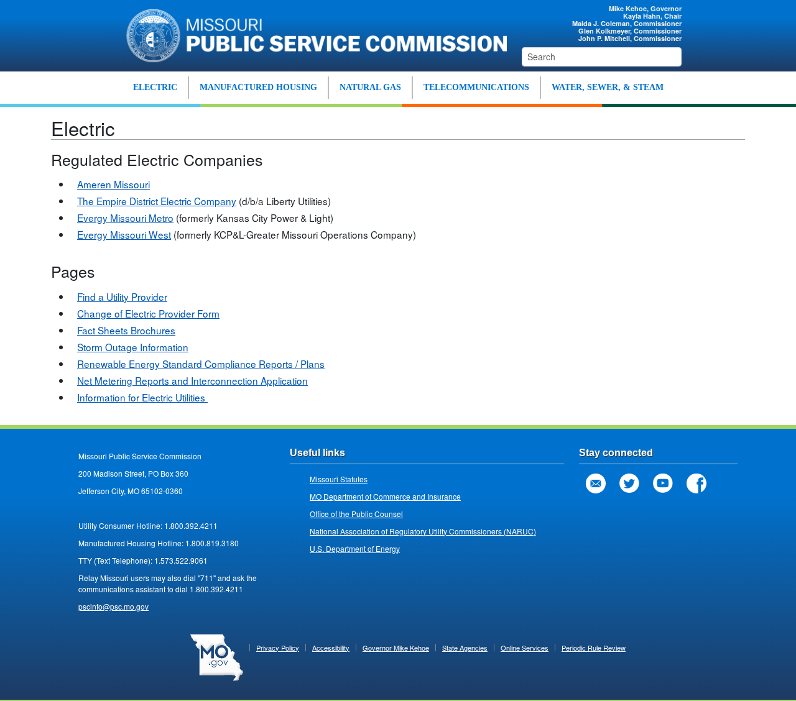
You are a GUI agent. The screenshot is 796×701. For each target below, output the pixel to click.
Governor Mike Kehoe (396, 648)
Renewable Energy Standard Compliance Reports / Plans (201, 363)
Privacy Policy (277, 648)
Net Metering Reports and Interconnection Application (192, 380)
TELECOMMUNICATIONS (476, 87)
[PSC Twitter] (629, 483)
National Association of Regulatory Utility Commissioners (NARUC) (423, 531)
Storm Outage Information (132, 347)
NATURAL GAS (370, 87)
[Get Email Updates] (596, 483)
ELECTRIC (155, 87)
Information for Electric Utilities (142, 397)
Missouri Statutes (339, 479)
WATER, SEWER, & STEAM (608, 87)
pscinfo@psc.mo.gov (113, 606)
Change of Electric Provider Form (148, 313)
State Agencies (465, 648)
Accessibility (330, 648)
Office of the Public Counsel (356, 513)
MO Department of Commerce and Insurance (385, 496)
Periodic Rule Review (594, 648)
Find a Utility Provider (122, 296)
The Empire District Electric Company (156, 201)
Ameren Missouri (113, 184)
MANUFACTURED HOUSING (258, 87)
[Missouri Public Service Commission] (310, 34)
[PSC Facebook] (696, 483)
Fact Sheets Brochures (126, 330)
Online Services (524, 648)
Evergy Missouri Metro (125, 217)
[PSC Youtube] (663, 483)
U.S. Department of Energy (355, 548)
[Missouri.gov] (216, 656)
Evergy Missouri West (124, 234)
